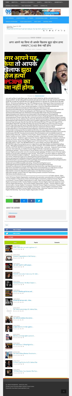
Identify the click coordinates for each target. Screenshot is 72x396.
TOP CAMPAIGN (10, 18)
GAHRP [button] (39, 2)
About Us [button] (14, 2)
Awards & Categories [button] (27, 2)
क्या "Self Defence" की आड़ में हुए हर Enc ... (23, 344)
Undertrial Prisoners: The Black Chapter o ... (25, 283)
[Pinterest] (55, 30)
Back (7, 225)
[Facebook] (46, 30)
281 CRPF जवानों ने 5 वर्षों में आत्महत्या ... (22, 265)
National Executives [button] (12, 5)
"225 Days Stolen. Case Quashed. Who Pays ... (25, 371)
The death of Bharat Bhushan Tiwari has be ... (25, 353)
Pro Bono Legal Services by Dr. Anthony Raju (25, 362)
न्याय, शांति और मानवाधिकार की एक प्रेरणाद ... (23, 318)
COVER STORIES (20, 18)
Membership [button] (58, 2)
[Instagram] (61, 30)
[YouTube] (64, 30)
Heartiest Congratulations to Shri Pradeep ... (24, 256)
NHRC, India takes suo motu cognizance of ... (25, 247)
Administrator (39, 96)
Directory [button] (48, 2)
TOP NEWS (30, 18)
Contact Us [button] (43, 5)
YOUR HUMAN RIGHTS (26, 21)
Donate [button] (36, 5)
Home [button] (7, 2)
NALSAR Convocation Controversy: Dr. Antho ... (26, 274)
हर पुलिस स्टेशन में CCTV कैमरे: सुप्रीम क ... (23, 327)
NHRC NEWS (37, 21)
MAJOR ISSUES (54, 18)
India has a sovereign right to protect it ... (24, 336)
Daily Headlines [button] (26, 5)
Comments (57, 242)
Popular (36, 242)
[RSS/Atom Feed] (43, 30)
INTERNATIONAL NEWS (41, 18)
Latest (15, 242)
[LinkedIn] (52, 30)
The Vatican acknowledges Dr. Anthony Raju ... (25, 309)
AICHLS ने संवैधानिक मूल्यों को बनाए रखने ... (23, 291)
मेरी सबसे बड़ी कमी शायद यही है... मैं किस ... (22, 300)
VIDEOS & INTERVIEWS (11, 21)
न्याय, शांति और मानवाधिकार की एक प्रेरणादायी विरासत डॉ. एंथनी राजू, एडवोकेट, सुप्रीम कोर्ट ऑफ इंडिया (29, 29)
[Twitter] (49, 30)
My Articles (12, 216)
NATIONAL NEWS (47, 21)
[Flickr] (58, 30)
